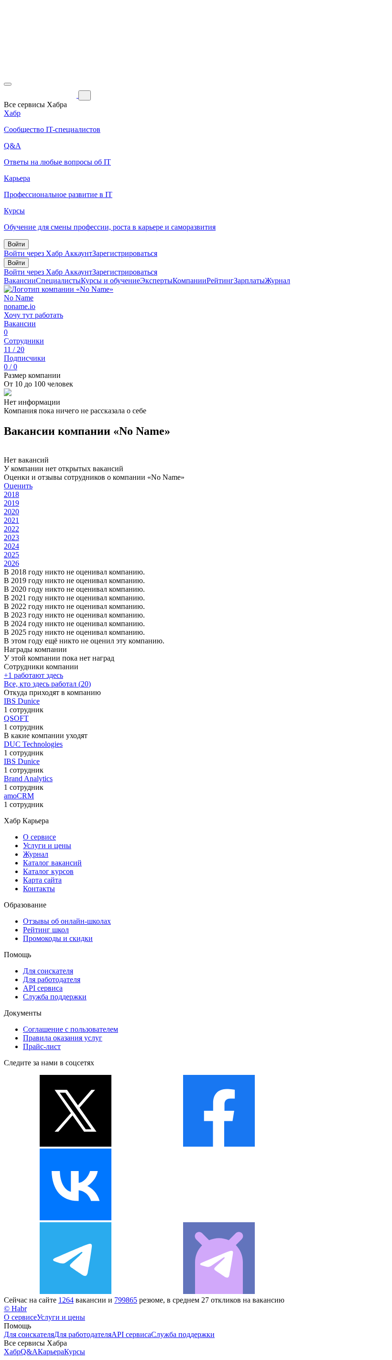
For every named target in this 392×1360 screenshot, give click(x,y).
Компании (190, 280)
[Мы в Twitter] (75, 1144)
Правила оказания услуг (62, 1038)
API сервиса (43, 988)
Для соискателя (48, 971)
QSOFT (16, 718)
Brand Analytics (28, 778)
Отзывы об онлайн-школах (67, 921)
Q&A (29, 1352)
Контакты (39, 889)
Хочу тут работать (33, 315)
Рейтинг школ (46, 930)
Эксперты (156, 280)
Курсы (74, 1352)
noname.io (19, 306)
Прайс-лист (42, 1046)
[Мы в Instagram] (219, 1218)
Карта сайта (42, 880)
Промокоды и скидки (58, 938)
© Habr (15, 1309)
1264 (66, 1300)
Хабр (12, 1352)
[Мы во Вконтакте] (75, 1218)
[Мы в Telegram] (75, 1291)
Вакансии (20, 280)
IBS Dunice (22, 701)
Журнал (277, 280)
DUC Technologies (33, 744)
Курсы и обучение (110, 280)
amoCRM (19, 796)
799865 (125, 1300)
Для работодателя (51, 979)
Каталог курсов (48, 871)
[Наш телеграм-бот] (219, 1291)
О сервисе (39, 837)
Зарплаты (249, 280)
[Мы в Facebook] (219, 1144)
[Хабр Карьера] (41, 95)
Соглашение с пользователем (70, 1029)
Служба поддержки (55, 997)
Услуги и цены (47, 845)
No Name (18, 298)
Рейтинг (220, 280)
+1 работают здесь (33, 675)
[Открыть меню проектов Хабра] (7, 84)
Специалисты (58, 280)
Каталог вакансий (52, 863)
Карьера (51, 1352)
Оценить (18, 486)
